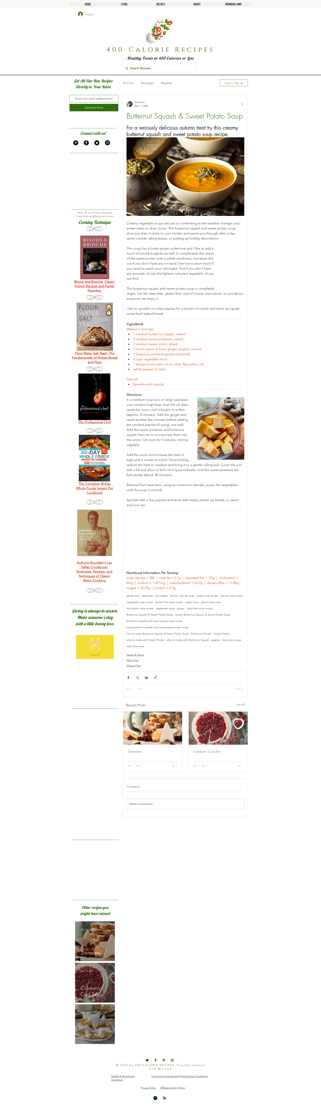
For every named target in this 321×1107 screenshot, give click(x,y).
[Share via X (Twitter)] (137, 677)
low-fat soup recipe (232, 595)
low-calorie (161, 595)
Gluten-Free (134, 665)
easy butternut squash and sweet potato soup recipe (158, 627)
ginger (181, 608)
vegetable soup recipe (140, 602)
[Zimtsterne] (152, 728)
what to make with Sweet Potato (145, 640)
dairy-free (147, 595)
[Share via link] (155, 677)
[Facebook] (86, 142)
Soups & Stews (135, 654)
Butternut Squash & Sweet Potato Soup (150, 614)
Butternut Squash (201, 633)
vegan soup (192, 602)
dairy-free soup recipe (200, 608)
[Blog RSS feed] (164, 1098)
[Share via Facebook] (128, 677)
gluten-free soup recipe (169, 602)
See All (240, 704)
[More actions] (242, 104)
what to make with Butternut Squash (187, 640)
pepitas (215, 640)
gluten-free (133, 595)
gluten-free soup (211, 602)
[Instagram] (107, 142)
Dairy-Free (133, 660)
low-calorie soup (231, 640)
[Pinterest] (75, 142)
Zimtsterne (134, 751)
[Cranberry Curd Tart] (218, 728)
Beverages (147, 83)
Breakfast (166, 83)
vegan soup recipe (207, 595)
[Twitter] (96, 142)
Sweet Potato (221, 633)
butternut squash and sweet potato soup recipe (155, 621)
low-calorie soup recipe (140, 608)
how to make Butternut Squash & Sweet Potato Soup (158, 633)
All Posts (128, 83)
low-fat (174, 595)
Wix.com (165, 1068)
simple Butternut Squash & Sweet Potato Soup (202, 614)
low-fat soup (187, 595)
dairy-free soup (135, 646)
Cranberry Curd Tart (207, 751)
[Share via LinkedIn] (146, 677)
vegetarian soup (165, 608)
